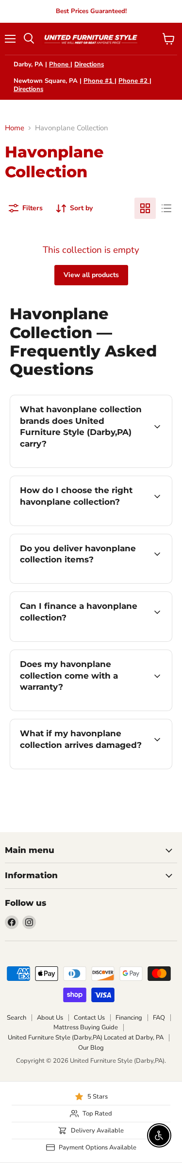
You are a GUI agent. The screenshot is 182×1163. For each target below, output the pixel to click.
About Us (50, 1017)
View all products (91, 274)
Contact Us (89, 1017)
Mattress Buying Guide (85, 1027)
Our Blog (91, 1047)
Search (16, 1017)
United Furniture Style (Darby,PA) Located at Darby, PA (86, 1037)
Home (14, 128)
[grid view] (145, 208)
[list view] (166, 208)
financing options (88, 639)
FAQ (159, 1017)
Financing (129, 1017)
